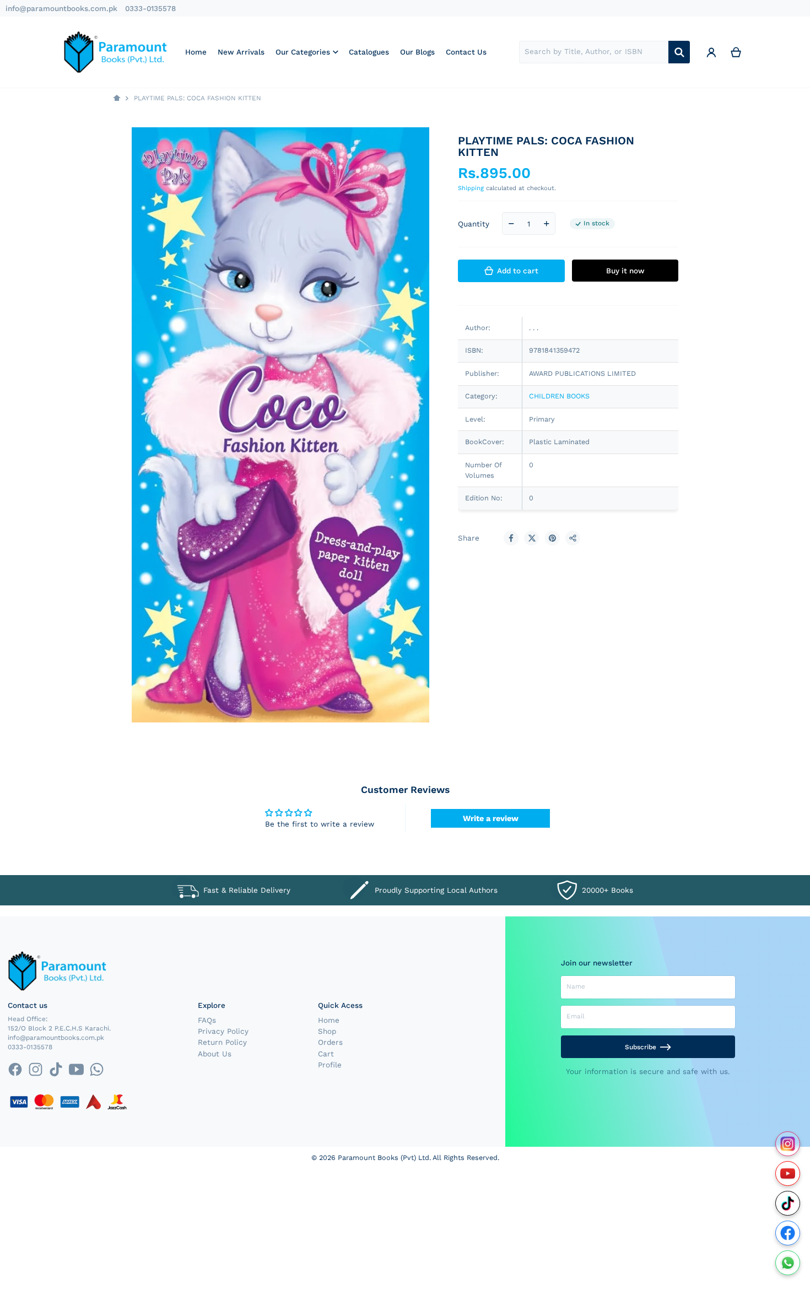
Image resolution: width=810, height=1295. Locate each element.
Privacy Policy (223, 1031)
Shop (327, 1031)
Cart (326, 1053)
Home (328, 1020)
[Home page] (117, 98)
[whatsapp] (97, 1069)
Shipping (471, 188)
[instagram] (35, 1069)
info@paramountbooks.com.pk (61, 8)
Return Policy (222, 1042)
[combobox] (593, 52)
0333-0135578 (150, 8)
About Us (214, 1053)
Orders (330, 1042)
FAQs (207, 1020)
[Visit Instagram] (787, 1143)
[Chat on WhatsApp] (787, 1262)
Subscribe (640, 1047)
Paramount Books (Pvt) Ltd (383, 1157)
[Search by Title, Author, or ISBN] (679, 52)
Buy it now (625, 270)
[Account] (711, 51)
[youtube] (76, 1069)
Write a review (491, 818)
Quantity (473, 223)
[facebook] (14, 1069)
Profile (330, 1064)
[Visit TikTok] (787, 1203)
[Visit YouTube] (787, 1173)
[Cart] (736, 51)
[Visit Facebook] (787, 1233)
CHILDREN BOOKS (559, 396)
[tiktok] (56, 1069)
